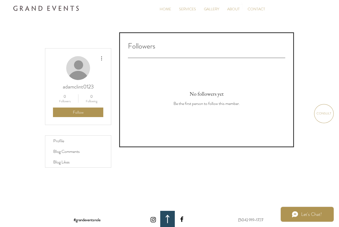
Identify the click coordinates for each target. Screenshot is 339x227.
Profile (58, 141)
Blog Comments (66, 151)
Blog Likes (61, 162)
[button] (211, 9)
